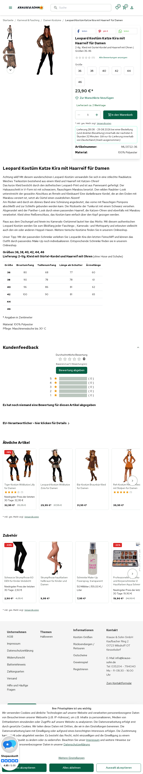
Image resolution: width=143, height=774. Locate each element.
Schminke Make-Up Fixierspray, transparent (90, 579)
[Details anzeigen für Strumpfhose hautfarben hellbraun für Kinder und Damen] (56, 558)
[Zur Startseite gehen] (39, 7)
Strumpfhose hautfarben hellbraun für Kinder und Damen (54, 581)
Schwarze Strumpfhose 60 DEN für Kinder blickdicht (18, 579)
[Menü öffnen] (10, 7)
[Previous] (10, 29)
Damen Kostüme (52, 20)
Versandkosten (104, 123)
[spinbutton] (88, 115)
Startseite (8, 20)
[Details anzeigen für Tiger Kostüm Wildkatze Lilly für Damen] (19, 465)
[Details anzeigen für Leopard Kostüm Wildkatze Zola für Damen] (56, 465)
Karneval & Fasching (28, 20)
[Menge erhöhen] (96, 115)
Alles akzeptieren (24, 767)
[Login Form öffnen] (131, 7)
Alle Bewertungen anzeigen (113, 57)
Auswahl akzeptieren (119, 767)
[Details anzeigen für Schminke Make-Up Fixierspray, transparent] (92, 558)
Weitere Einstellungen (71, 758)
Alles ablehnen (72, 767)
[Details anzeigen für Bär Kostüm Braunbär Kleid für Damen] (92, 465)
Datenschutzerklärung (76, 744)
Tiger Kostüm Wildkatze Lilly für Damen (19, 486)
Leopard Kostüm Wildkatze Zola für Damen (55, 486)
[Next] (10, 70)
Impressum (93, 740)
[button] (85, 31)
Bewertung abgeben (71, 370)
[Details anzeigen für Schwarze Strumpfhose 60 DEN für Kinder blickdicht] (19, 558)
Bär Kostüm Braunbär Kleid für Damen (91, 486)
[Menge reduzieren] (78, 115)
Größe (78, 64)
